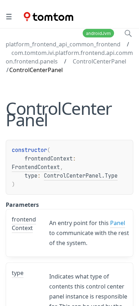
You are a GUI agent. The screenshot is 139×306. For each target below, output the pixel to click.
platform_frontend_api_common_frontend (63, 44)
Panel (117, 223)
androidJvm (98, 33)
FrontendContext (36, 167)
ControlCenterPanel (99, 61)
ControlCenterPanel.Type (81, 175)
